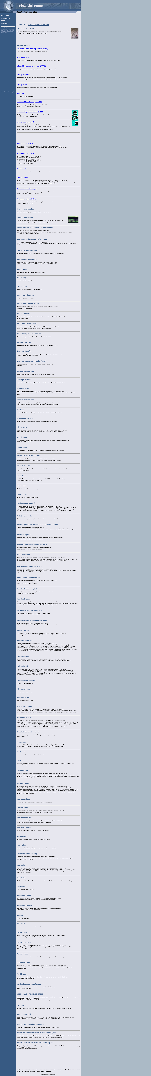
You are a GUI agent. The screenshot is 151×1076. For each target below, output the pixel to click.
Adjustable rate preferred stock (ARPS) (31, 66)
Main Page (5, 15)
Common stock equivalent (26, 199)
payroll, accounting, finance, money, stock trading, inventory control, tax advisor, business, (7, 92)
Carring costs (22, 169)
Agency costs (22, 85)
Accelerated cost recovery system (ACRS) (32, 49)
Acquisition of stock (24, 57)
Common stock (22, 177)
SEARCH (4, 24)
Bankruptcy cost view (25, 143)
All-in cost (20, 93)
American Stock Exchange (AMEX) (29, 102)
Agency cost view (23, 75)
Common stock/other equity (27, 189)
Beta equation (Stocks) (25, 153)
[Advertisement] (8, 59)
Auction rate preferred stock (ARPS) (30, 112)
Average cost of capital (25, 122)
